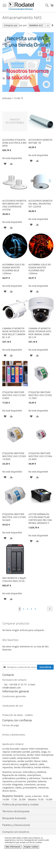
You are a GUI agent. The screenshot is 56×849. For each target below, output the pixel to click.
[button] (5, 163)
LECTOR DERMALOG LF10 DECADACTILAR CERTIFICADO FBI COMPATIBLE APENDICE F (40, 518)
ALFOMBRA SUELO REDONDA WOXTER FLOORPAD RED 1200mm (39, 269)
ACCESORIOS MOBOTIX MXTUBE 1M (40, 141)
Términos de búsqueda (15, 811)
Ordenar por (20, 25)
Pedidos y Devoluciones (16, 825)
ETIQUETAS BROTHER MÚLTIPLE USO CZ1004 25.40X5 (40, 456)
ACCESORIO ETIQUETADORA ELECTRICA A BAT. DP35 (14, 142)
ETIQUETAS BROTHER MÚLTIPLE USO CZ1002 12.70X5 (40, 395)
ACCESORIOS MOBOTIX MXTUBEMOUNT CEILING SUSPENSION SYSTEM (14, 205)
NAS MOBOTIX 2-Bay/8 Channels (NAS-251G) (14, 579)
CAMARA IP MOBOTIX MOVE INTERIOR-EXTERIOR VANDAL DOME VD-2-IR (40, 333)
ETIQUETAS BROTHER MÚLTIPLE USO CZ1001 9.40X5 (14, 395)
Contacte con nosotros (15, 832)
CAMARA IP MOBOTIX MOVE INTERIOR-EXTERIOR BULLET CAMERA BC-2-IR (14, 333)
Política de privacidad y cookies (20, 804)
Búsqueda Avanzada (14, 818)
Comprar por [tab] (10, 25)
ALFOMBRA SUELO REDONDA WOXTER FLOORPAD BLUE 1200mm (13, 269)
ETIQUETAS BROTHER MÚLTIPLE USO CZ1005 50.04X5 (14, 517)
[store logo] (21, 6)
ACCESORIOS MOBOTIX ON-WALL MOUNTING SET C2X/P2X (40, 203)
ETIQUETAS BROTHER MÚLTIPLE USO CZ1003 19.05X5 (14, 456)
